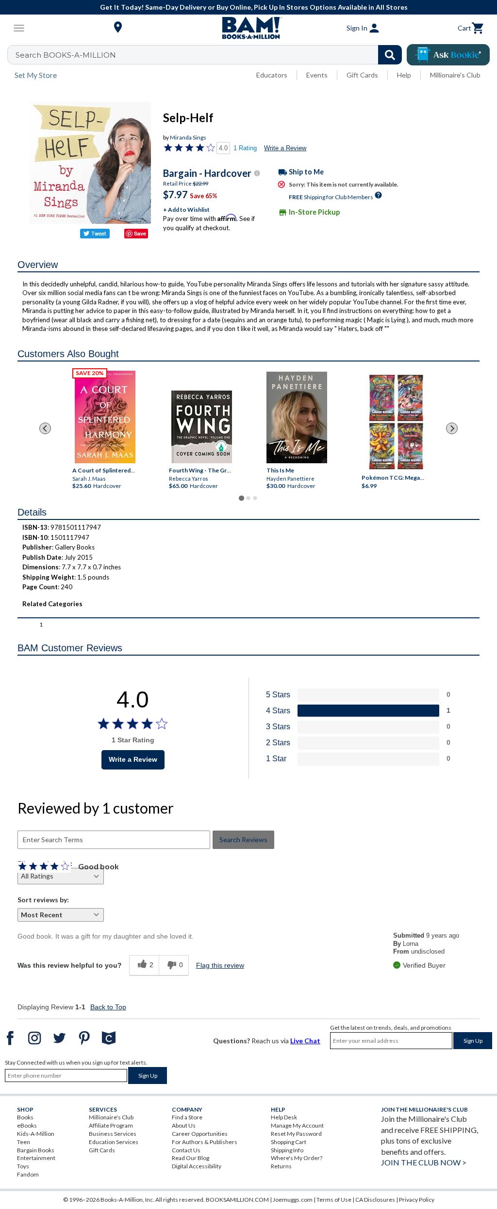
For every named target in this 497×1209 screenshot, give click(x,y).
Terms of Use (333, 1199)
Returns (281, 1166)
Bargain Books (35, 1150)
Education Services (113, 1142)
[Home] (248, 28)
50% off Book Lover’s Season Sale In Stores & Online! (253, 7)
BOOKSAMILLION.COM (237, 1199)
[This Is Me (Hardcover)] (296, 417)
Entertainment (36, 1158)
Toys (23, 1166)
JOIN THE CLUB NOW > (423, 1162)
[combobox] (211, 55)
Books (25, 1117)
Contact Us (186, 1150)
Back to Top (108, 1007)
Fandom (28, 1174)
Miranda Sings (188, 137)
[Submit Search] (390, 54)
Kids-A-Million (35, 1133)
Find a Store (187, 1117)
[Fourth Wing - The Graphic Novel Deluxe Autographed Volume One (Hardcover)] (201, 427)
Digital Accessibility (196, 1166)
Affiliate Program (111, 1125)
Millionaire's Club (455, 75)
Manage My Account (297, 1125)
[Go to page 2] (248, 498)
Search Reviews (243, 839)
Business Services (112, 1133)
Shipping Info (287, 1150)
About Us (184, 1125)
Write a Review (285, 148)
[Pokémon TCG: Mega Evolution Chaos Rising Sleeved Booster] (395, 422)
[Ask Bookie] (448, 54)
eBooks (27, 1125)
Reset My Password (296, 1133)
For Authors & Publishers (204, 1142)
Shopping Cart (288, 1142)
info (257, 173)
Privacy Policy (416, 1199)
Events (317, 75)
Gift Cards (362, 75)
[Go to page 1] (241, 498)
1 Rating (245, 148)
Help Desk (284, 1117)
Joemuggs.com (293, 1199)
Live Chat (305, 1040)
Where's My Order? (296, 1158)
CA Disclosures (375, 1199)
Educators (271, 75)
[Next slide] (452, 428)
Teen (23, 1142)
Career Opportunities (200, 1133)
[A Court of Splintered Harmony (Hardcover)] (105, 417)
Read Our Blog (190, 1158)
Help (404, 75)
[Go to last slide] (45, 428)
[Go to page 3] (255, 498)
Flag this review (220, 965)
